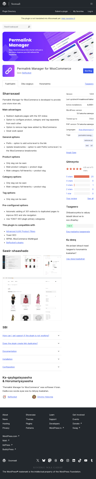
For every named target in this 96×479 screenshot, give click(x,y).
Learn (51, 415)
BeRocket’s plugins (15, 242)
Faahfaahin (10, 84)
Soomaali (12, 460)
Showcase (31, 415)
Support (52, 419)
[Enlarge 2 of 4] (38, 258)
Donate (77, 423)
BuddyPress (9, 449)
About (5, 415)
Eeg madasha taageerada (78, 231)
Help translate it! (68, 18)
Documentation (9, 351)
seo (87, 145)
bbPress (7, 445)
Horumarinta (44, 84)
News (5, 419)
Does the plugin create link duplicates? (20, 343)
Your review (71, 198)
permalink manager (85, 135)
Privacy (5, 428)
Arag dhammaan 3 (86, 130)
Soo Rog (88, 71)
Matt (6, 440)
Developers (54, 423)
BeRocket (26, 73)
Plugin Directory (9, 11)
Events (76, 419)
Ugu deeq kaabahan (75, 259)
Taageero (89, 84)
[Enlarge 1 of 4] (17, 258)
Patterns (30, 428)
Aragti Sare (71, 152)
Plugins (29, 423)
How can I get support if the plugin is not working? (25, 335)
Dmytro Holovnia (45, 397)
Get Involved (79, 415)
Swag (76, 428)
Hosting (6, 423)
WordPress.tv (56, 428)
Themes (29, 419)
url (91, 145)
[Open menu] (92, 3)
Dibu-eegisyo (27, 84)
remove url (88, 140)
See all (91, 198)
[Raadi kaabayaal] (29, 26)
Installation (7, 359)
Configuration (8, 367)
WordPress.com (11, 436)
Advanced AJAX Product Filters (20, 231)
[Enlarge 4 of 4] (58, 280)
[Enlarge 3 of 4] (58, 258)
